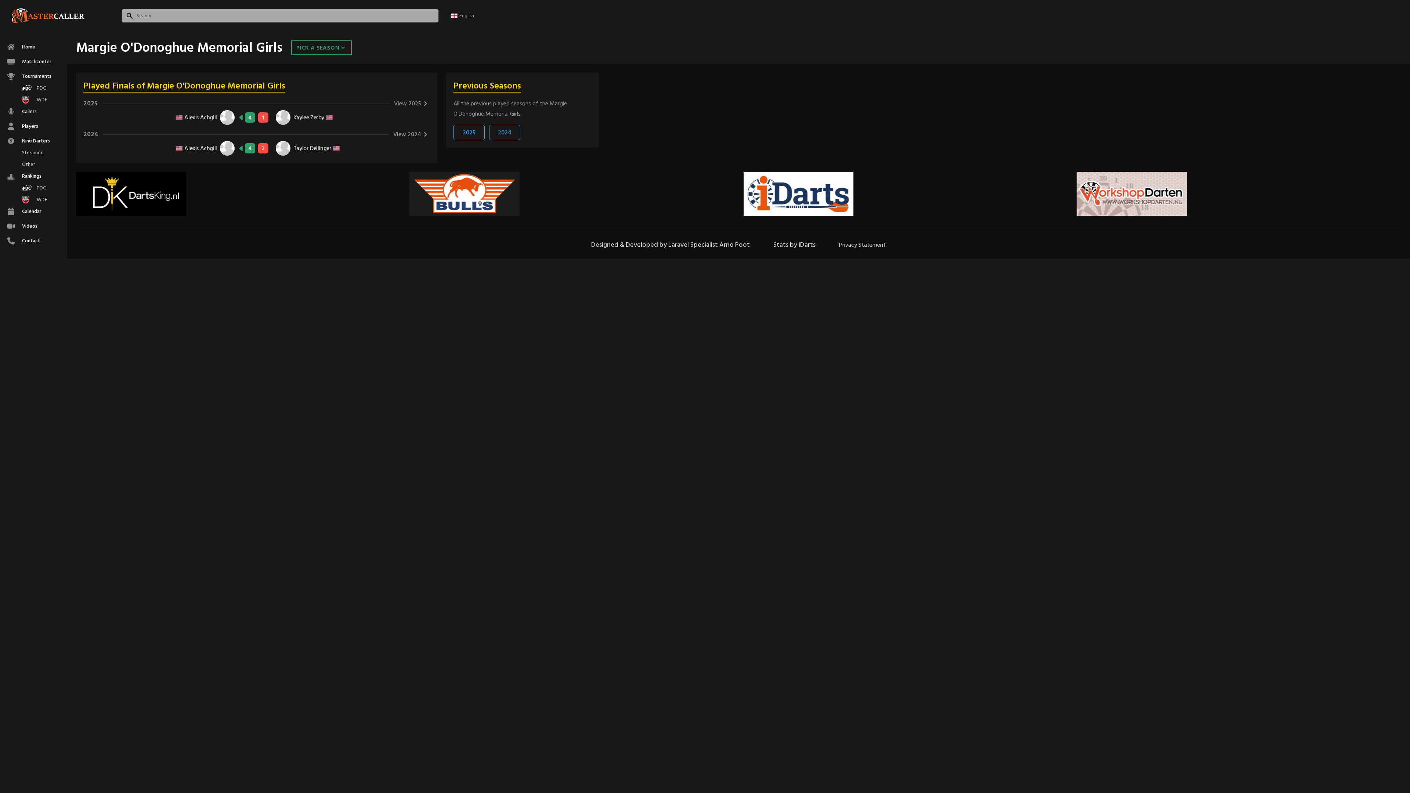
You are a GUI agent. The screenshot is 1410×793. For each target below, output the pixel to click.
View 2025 (407, 103)
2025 (469, 132)
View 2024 (407, 134)
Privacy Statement (862, 245)
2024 (504, 132)
